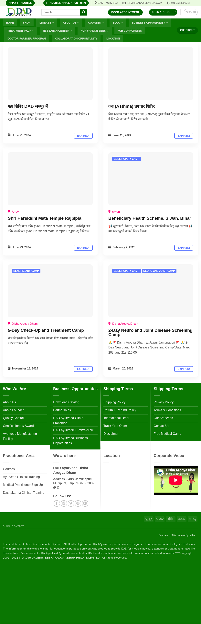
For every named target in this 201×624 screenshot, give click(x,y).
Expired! (83, 135)
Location (113, 38)
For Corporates (130, 30)
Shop (26, 22)
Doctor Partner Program (26, 38)
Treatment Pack (19, 30)
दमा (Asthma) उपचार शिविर (131, 106)
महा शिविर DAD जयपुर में (28, 106)
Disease (45, 22)
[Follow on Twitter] (71, 503)
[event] (50, 73)
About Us (69, 22)
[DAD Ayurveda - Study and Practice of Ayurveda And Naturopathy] (19, 12)
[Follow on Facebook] (57, 503)
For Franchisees (93, 30)
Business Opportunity (148, 22)
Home (10, 22)
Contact (18, 526)
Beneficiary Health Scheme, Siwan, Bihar (149, 218)
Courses (94, 22)
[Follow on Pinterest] (78, 503)
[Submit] (83, 12)
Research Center (56, 30)
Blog (116, 22)
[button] (163, 12)
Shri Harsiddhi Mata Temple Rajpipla (44, 218)
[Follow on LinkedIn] (85, 503)
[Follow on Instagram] (64, 503)
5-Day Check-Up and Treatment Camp (46, 330)
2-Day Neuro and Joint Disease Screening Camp (150, 332)
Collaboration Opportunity (76, 38)
